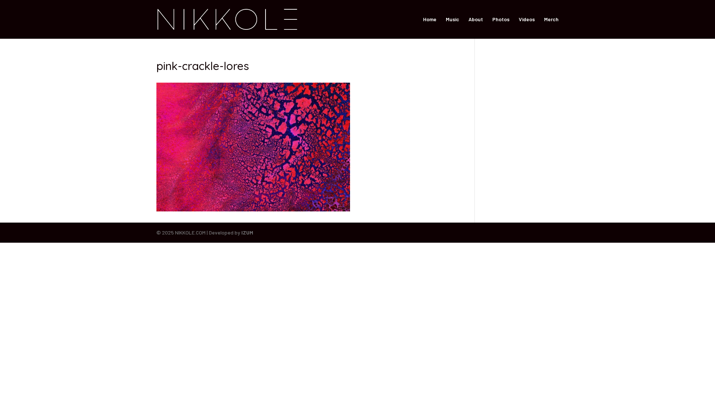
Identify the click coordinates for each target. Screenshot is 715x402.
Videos (527, 19)
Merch (551, 19)
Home (429, 19)
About (475, 19)
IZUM (247, 232)
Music (452, 19)
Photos (500, 19)
